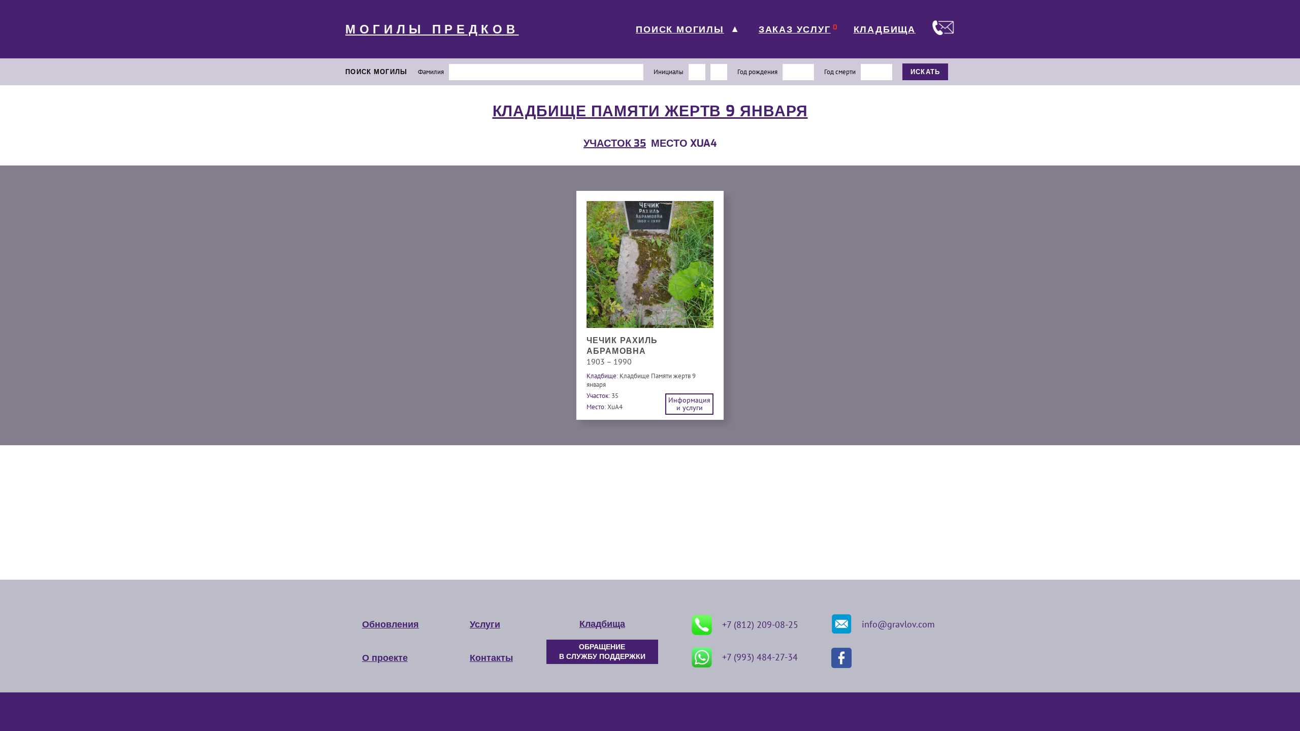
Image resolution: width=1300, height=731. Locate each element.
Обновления (390, 624)
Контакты (491, 658)
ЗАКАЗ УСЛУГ (795, 29)
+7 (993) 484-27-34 (760, 657)
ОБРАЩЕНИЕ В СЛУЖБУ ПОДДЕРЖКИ (602, 651)
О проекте (385, 658)
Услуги (485, 624)
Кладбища (602, 624)
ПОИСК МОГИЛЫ (680, 29)
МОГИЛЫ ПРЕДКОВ (432, 29)
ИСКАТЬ (925, 72)
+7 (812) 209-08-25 (760, 624)
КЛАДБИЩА (885, 29)
